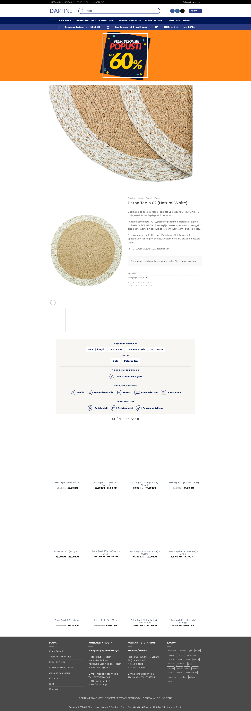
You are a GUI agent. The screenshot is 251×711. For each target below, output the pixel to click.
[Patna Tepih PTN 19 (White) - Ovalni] (183, 521)
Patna (157, 198)
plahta (196, 659)
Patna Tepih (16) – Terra (105, 620)
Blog (178, 21)
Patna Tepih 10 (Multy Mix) (67, 551)
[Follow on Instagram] (177, 11)
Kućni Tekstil (65, 21)
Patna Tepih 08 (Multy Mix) (67, 483)
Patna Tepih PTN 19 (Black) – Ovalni (106, 552)
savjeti (195, 668)
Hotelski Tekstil (106, 21)
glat (190, 650)
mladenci (172, 655)
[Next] (119, 242)
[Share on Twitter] (135, 284)
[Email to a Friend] (140, 284)
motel (181, 655)
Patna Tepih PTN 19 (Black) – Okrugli (106, 483)
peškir (179, 659)
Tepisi (149, 198)
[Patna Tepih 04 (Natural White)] (183, 453)
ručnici (171, 668)
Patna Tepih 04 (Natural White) (183, 483)
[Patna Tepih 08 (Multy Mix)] (67, 453)
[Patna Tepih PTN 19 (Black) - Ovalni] (106, 521)
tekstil (170, 673)
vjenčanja (172, 677)
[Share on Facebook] (130, 284)
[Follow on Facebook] (172, 11)
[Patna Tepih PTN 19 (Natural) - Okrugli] (144, 453)
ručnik (179, 668)
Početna (132, 198)
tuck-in (179, 673)
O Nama (170, 21)
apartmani (172, 650)
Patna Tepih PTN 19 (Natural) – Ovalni (144, 552)
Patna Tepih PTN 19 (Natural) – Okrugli (144, 483)
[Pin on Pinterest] (145, 284)
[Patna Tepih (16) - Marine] (67, 590)
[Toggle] (82, 651)
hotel (197, 650)
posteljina (181, 664)
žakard (192, 677)
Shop (140, 198)
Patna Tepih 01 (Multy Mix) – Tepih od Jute (144, 621)
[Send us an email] (182, 11)
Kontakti (187, 21)
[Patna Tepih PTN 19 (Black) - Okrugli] (106, 453)
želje (170, 681)
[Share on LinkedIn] (150, 284)
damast (183, 650)
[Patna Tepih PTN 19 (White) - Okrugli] (183, 590)
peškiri (187, 659)
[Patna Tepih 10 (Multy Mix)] (67, 521)
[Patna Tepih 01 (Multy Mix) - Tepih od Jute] (144, 590)
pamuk (171, 659)
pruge (190, 664)
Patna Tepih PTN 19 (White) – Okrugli (183, 621)
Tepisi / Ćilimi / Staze (86, 21)
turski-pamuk (191, 673)
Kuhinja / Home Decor (130, 21)
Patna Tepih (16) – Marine (67, 620)
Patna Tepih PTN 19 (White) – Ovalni (183, 552)
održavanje (191, 655)
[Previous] (52, 242)
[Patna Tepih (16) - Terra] (106, 590)
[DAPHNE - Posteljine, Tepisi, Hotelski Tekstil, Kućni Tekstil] (61, 11)
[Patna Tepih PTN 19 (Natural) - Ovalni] (144, 521)
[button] (195, 11)
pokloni (171, 664)
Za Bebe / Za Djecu (154, 21)
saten (187, 668)
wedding (183, 677)
